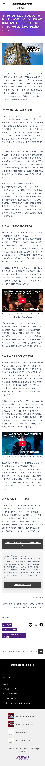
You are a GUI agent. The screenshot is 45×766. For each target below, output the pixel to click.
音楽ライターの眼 (9, 629)
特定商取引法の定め (9, 698)
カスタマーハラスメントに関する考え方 (16, 703)
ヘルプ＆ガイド (8, 678)
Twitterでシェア (36, 625)
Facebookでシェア (41, 625)
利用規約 (6, 684)
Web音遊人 (7, 625)
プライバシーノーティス (11, 689)
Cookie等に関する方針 (10, 694)
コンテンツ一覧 (11, 651)
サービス (6, 672)
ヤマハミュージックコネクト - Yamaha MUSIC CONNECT (22, 4)
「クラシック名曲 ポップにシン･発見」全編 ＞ (23, 544)
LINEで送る (30, 625)
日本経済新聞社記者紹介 (22, 585)
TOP (3, 651)
